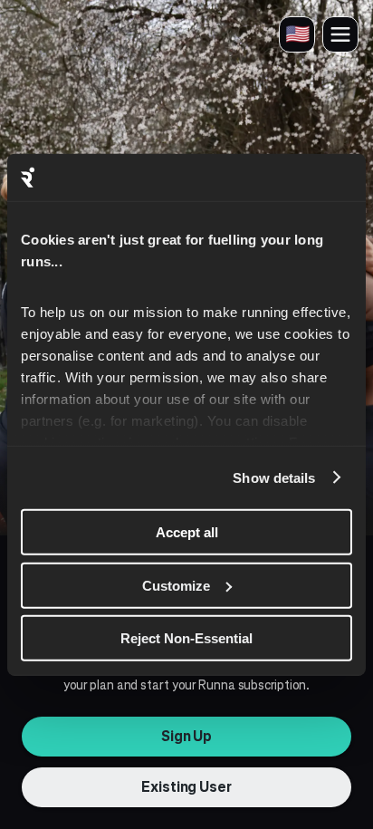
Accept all (187, 532)
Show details (274, 477)
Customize (176, 585)
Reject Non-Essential (186, 638)
